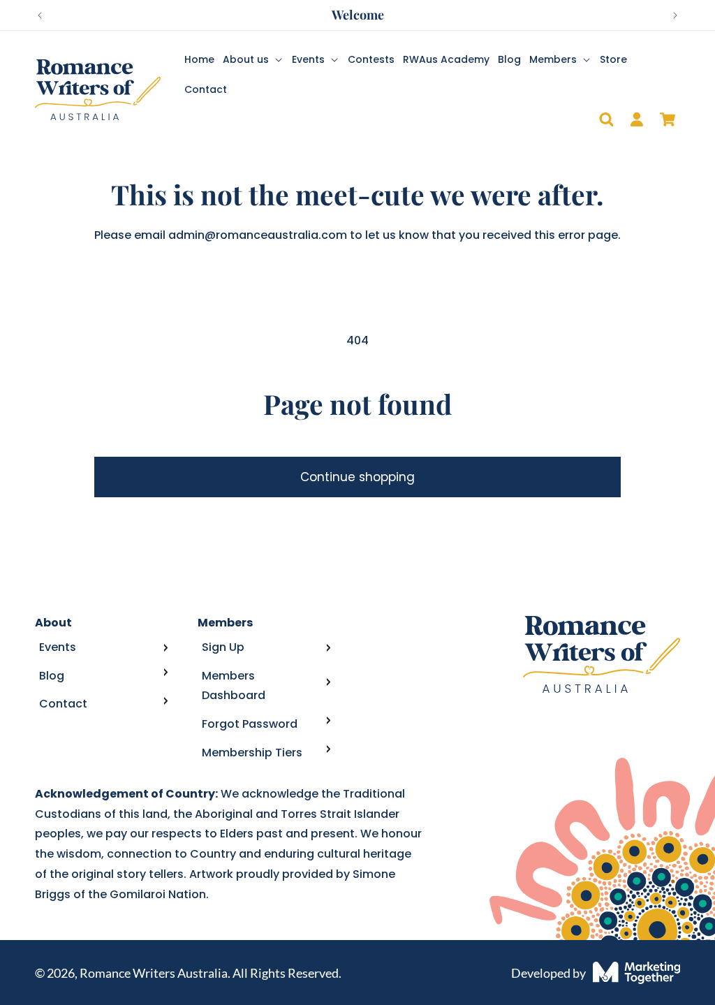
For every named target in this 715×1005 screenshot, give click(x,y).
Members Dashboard (233, 686)
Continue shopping (357, 477)
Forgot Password (249, 724)
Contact (63, 704)
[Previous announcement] (39, 15)
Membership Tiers (252, 752)
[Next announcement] (675, 15)
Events (57, 647)
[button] (253, 59)
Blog (51, 676)
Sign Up (223, 647)
